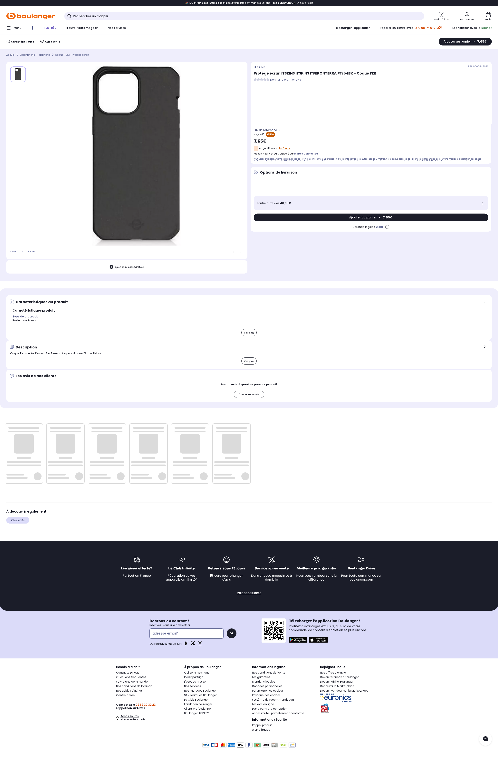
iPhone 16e (17, 520)
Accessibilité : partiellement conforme (278, 713)
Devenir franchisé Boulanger (339, 677)
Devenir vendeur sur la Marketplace (344, 691)
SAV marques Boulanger (200, 695)
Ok (232, 633)
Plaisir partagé (193, 677)
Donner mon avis (249, 394)
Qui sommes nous (196, 673)
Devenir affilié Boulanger (336, 682)
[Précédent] (234, 252)
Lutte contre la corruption (269, 709)
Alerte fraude (261, 730)
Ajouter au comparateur (129, 266)
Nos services (192, 686)
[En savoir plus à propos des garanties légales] (387, 227)
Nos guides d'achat (129, 691)
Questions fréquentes (131, 677)
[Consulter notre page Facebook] (186, 644)
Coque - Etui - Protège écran (72, 54)
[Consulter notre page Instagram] (200, 644)
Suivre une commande (132, 682)
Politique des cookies (266, 695)
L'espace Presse (195, 682)
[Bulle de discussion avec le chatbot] (485, 739)
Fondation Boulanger (198, 704)
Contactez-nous (127, 673)
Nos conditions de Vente (268, 673)
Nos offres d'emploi (333, 673)
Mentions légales (263, 682)
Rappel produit (262, 725)
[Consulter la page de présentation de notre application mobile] (298, 640)
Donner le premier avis (285, 79)
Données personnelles (267, 686)
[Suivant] (241, 252)
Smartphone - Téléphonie (35, 54)
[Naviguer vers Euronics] (351, 698)
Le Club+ (284, 148)
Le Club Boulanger (196, 700)
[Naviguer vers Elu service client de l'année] (351, 708)
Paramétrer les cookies (267, 691)
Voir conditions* (249, 593)
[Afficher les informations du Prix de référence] (279, 130)
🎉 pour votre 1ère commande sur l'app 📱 (249, 3)
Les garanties (261, 677)
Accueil (10, 54)
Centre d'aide (125, 695)
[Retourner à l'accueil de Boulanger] (30, 16)
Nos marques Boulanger (200, 691)
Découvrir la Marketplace (337, 686)
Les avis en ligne (263, 704)
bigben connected (306, 153)
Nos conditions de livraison (134, 686)
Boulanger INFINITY (196, 713)
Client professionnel (197, 709)
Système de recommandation (273, 700)
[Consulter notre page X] (193, 644)
